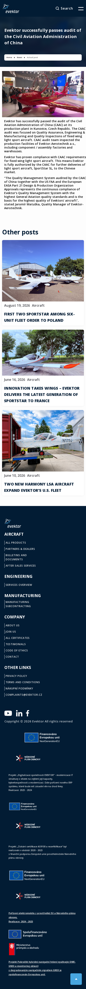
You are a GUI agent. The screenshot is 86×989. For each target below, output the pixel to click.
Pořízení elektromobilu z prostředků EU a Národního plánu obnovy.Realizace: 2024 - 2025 (42, 917)
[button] (78, 8)
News (19, 57)
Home (9, 57)
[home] (11, 8)
